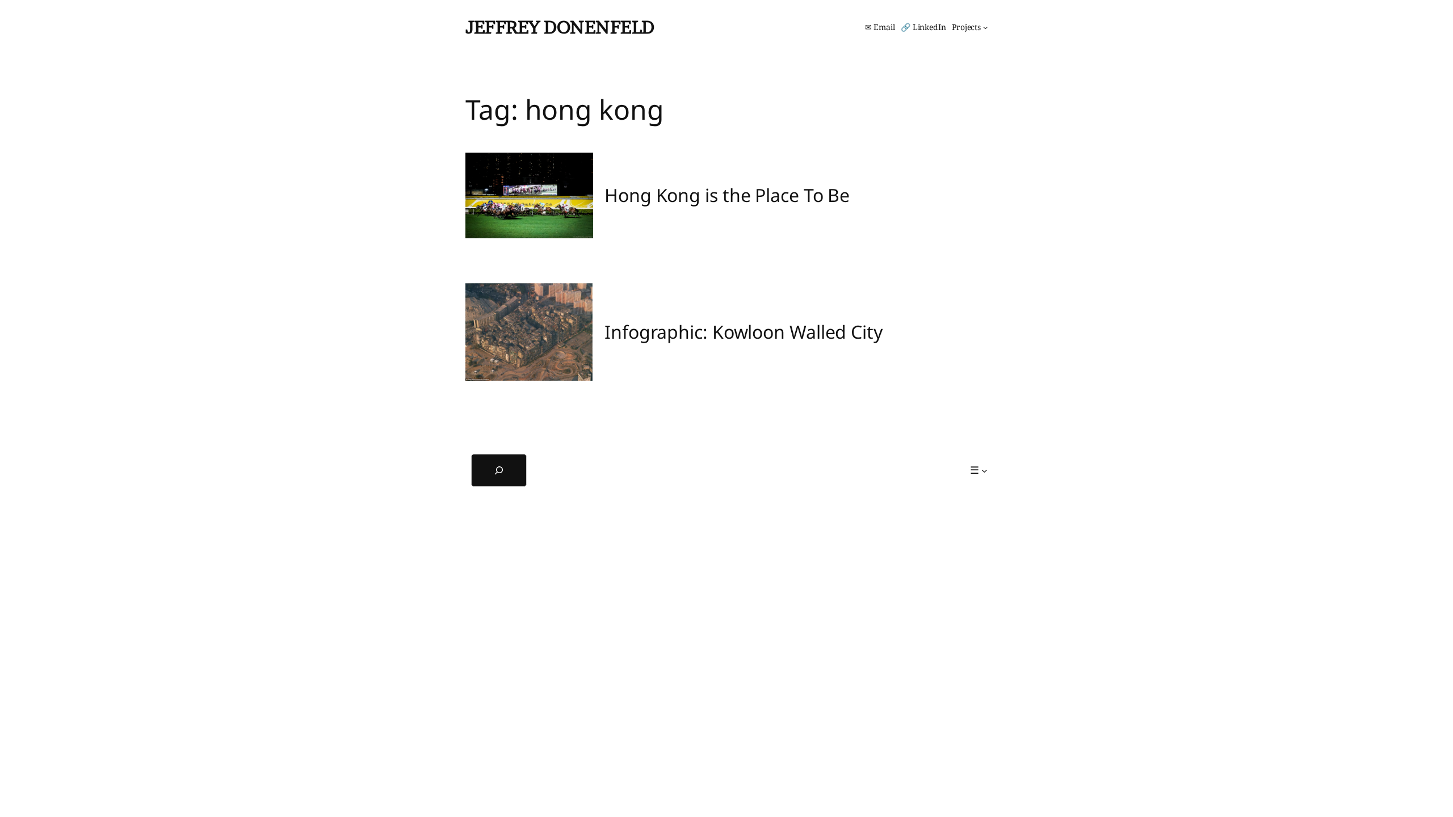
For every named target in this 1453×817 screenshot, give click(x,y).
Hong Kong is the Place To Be (727, 195)
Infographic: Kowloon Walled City (743, 332)
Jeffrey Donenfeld (559, 27)
